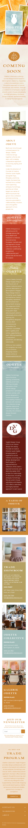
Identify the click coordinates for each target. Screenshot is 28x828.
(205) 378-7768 (9, 595)
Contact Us (14, 796)
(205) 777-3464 (9, 706)
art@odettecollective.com (12, 708)
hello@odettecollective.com (13, 598)
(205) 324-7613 (8, 651)
